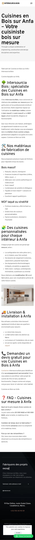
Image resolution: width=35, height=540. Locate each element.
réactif (7, 346)
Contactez (5, 371)
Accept (18, 533)
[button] (23, 536)
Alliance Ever (22, 521)
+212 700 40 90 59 (17, 507)
